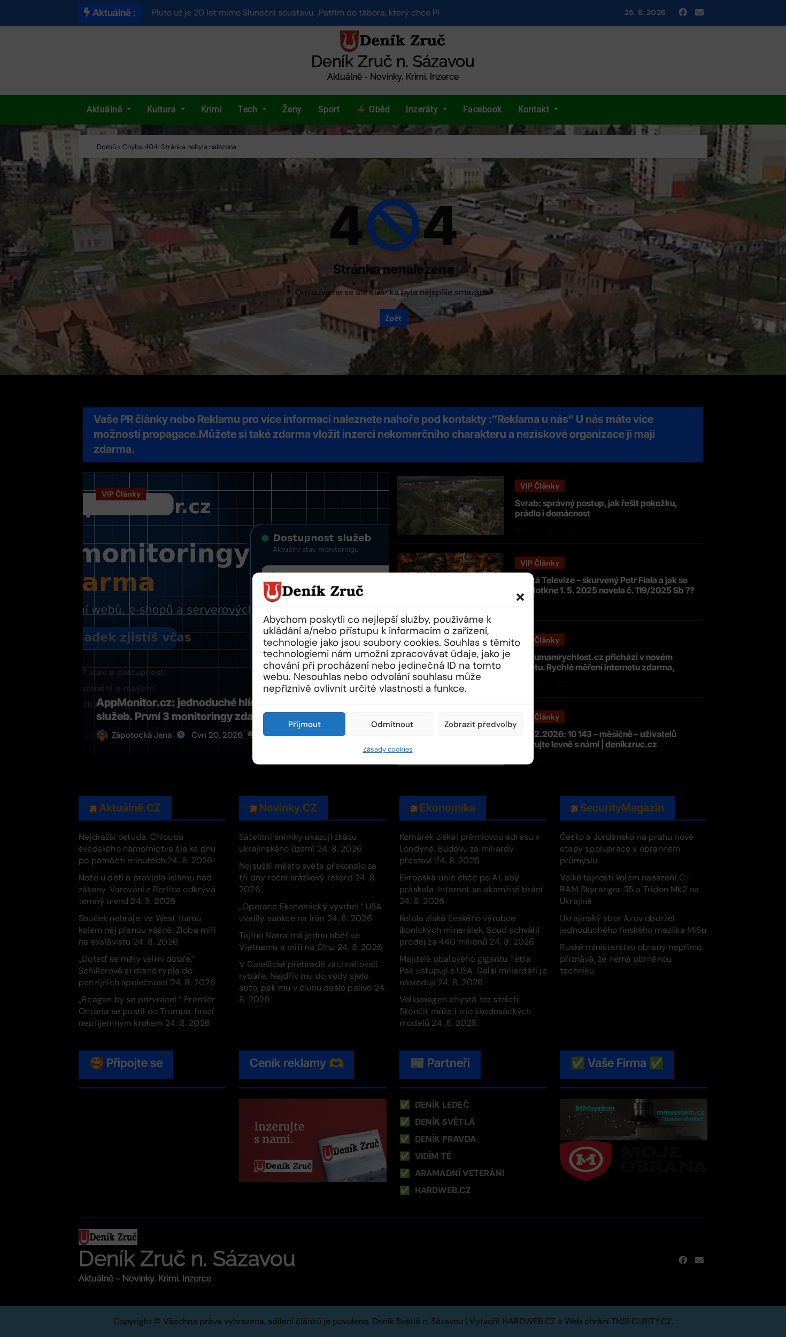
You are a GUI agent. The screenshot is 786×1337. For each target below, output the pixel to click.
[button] (515, 591)
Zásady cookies (388, 749)
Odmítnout (392, 724)
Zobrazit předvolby (480, 724)
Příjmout (304, 724)
